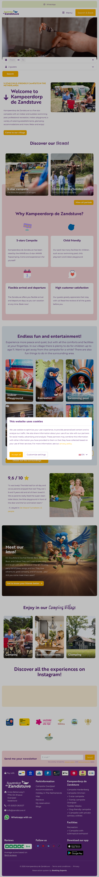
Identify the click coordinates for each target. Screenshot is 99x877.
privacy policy (66, 443)
